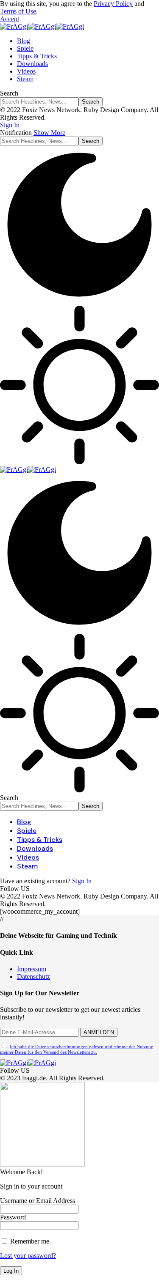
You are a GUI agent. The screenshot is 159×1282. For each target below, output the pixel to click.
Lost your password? (28, 1255)
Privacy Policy (113, 3)
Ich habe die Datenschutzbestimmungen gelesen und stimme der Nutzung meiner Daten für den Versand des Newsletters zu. (76, 1049)
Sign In (82, 881)
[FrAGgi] (42, 26)
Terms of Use (18, 11)
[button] (9, 18)
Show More (49, 132)
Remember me (28, 1241)
